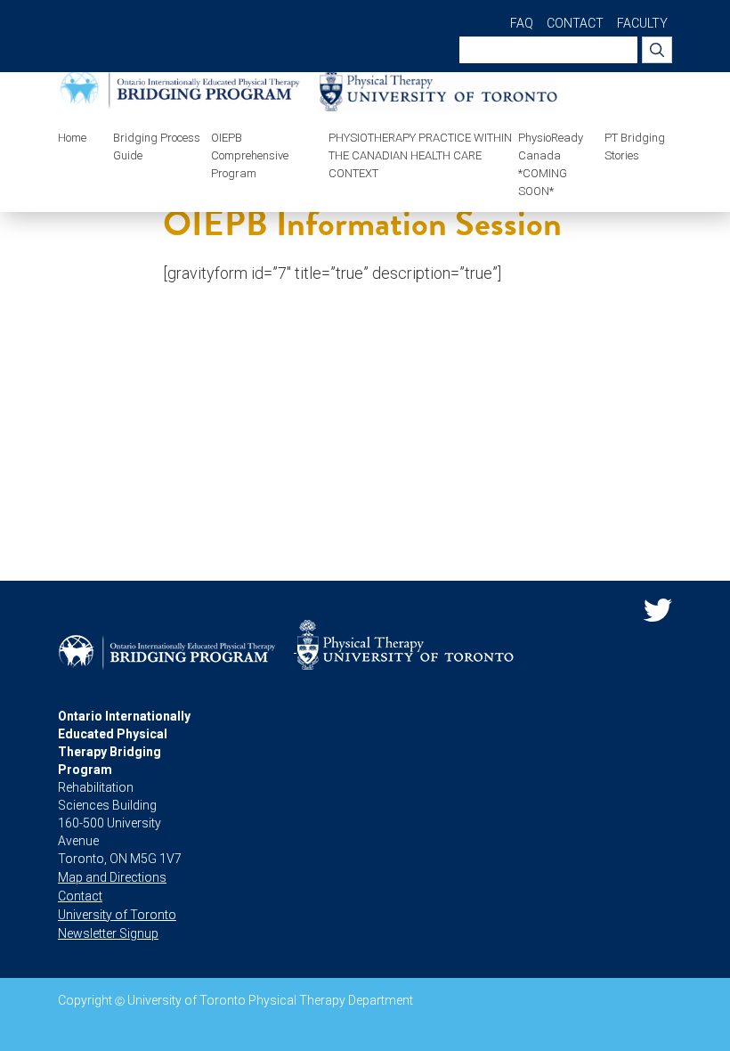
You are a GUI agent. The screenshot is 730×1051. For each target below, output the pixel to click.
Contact (80, 896)
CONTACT (575, 23)
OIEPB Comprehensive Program (249, 155)
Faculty (642, 23)
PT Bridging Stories (634, 146)
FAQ (521, 23)
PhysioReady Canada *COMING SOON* (550, 164)
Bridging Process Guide (156, 146)
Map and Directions (112, 877)
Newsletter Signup (108, 933)
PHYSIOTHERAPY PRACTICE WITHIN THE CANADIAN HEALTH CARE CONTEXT (420, 155)
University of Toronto (117, 915)
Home (72, 137)
